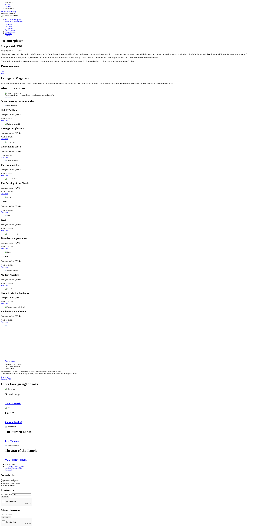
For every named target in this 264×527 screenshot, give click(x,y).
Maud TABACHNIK (16, 460)
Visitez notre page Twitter (13, 19)
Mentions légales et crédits (13, 468)
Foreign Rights (10, 32)
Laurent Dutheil (13, 422)
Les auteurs (8, 26)
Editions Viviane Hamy (8, 11)
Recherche (4, 13)
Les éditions (9, 28)
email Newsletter (6, 494)
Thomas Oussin (13, 403)
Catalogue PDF (6, 379)
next (2, 73)
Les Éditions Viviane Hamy (14, 466)
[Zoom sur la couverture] (16, 359)
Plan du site (8, 470)
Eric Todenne (12, 441)
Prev (2, 71)
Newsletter (8, 34)
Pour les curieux (10, 30)
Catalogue (8, 6)
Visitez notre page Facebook (14, 21)
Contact (7, 36)
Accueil (7, 4)
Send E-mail (5, 377)
